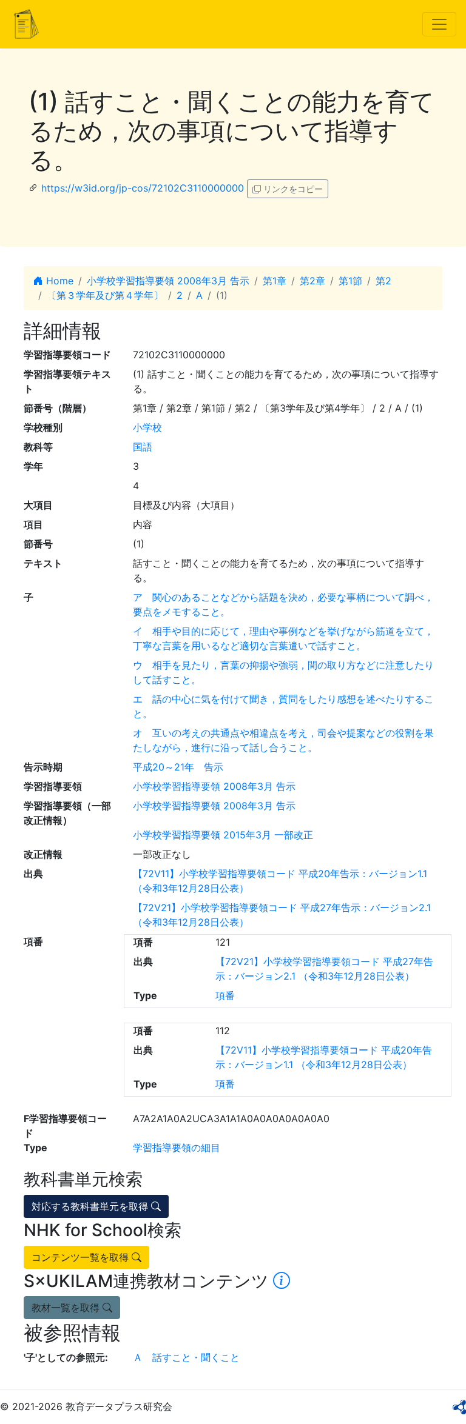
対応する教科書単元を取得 (91, 1206)
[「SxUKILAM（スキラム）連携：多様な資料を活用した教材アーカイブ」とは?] (281, 1281)
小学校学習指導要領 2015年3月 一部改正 (223, 835)
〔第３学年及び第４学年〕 (105, 295)
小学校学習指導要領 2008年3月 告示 (168, 281)
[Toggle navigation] (439, 24)
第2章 (312, 281)
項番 (225, 995)
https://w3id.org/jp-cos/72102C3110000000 (142, 188)
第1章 (274, 281)
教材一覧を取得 (67, 1308)
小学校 (147, 427)
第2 (383, 281)
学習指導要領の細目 (176, 1148)
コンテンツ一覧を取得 (82, 1257)
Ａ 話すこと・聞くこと (186, 1357)
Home (58, 281)
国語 (142, 447)
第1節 (350, 281)
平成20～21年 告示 (178, 767)
